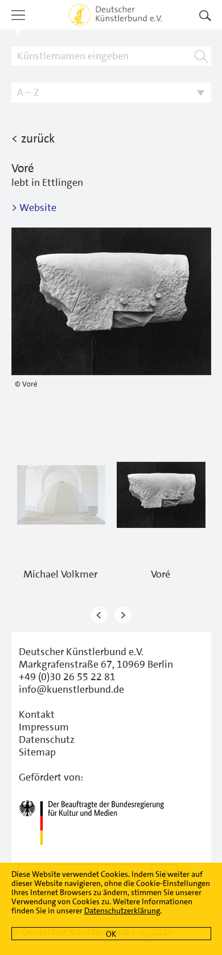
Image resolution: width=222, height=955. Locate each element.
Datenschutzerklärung (122, 910)
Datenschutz (47, 739)
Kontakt (37, 714)
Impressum (44, 727)
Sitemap (37, 752)
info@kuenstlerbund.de (71, 689)
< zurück (33, 139)
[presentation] (99, 615)
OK (111, 934)
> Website (33, 207)
